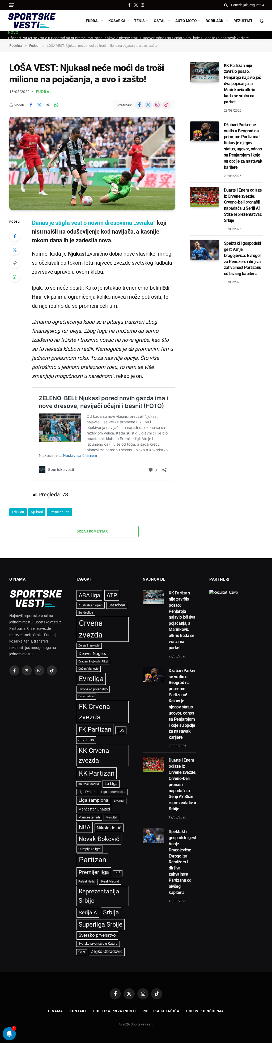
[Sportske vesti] (32, 20)
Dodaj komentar (92, 531)
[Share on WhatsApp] (56, 105)
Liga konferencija (113, 792)
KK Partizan (96, 773)
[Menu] (11, 5)
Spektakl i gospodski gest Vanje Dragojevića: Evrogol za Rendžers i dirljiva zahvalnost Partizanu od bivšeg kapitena (242, 258)
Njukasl (37, 512)
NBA (85, 827)
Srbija (111, 912)
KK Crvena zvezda (94, 755)
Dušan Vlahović (88, 668)
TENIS (139, 21)
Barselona (116, 605)
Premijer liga (59, 512)
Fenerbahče (86, 696)
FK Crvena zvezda (94, 712)
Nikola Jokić (109, 827)
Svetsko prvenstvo (97, 935)
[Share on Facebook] (31, 105)
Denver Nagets (92, 653)
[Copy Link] (48, 105)
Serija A (88, 913)
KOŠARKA (116, 21)
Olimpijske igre (89, 849)
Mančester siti (89, 817)
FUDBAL (93, 21)
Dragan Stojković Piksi (93, 661)
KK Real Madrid (88, 784)
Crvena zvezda (91, 629)
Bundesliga (85, 612)
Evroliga (91, 679)
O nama (55, 1011)
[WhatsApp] (14, 277)
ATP (112, 595)
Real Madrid (110, 881)
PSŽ (117, 873)
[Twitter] (14, 249)
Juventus (86, 740)
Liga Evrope (86, 792)
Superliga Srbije (100, 924)
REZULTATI (242, 21)
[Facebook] (14, 236)
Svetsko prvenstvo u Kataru (98, 943)
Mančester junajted (94, 809)
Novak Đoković (99, 839)
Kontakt (78, 1011)
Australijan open (90, 605)
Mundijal (111, 817)
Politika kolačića (161, 1011)
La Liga (111, 783)
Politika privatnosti (114, 1011)
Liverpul (119, 801)
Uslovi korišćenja (205, 1011)
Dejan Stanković (89, 645)
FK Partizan (95, 729)
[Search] (226, 5)
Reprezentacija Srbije (99, 896)
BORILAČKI (215, 21)
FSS (120, 730)
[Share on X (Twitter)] (39, 105)
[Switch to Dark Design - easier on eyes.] (261, 21)
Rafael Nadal (86, 881)
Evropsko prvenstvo (93, 689)
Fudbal (44, 92)
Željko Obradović (106, 951)
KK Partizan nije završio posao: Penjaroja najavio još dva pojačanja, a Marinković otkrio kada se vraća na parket (242, 83)
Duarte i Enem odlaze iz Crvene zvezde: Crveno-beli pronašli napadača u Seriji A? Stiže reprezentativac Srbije (243, 205)
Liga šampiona (93, 800)
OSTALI (160, 21)
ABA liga (89, 595)
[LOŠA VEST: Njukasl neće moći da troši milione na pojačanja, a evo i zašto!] (92, 163)
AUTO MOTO (186, 21)
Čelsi (81, 952)
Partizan (92, 859)
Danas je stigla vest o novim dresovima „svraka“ (94, 222)
